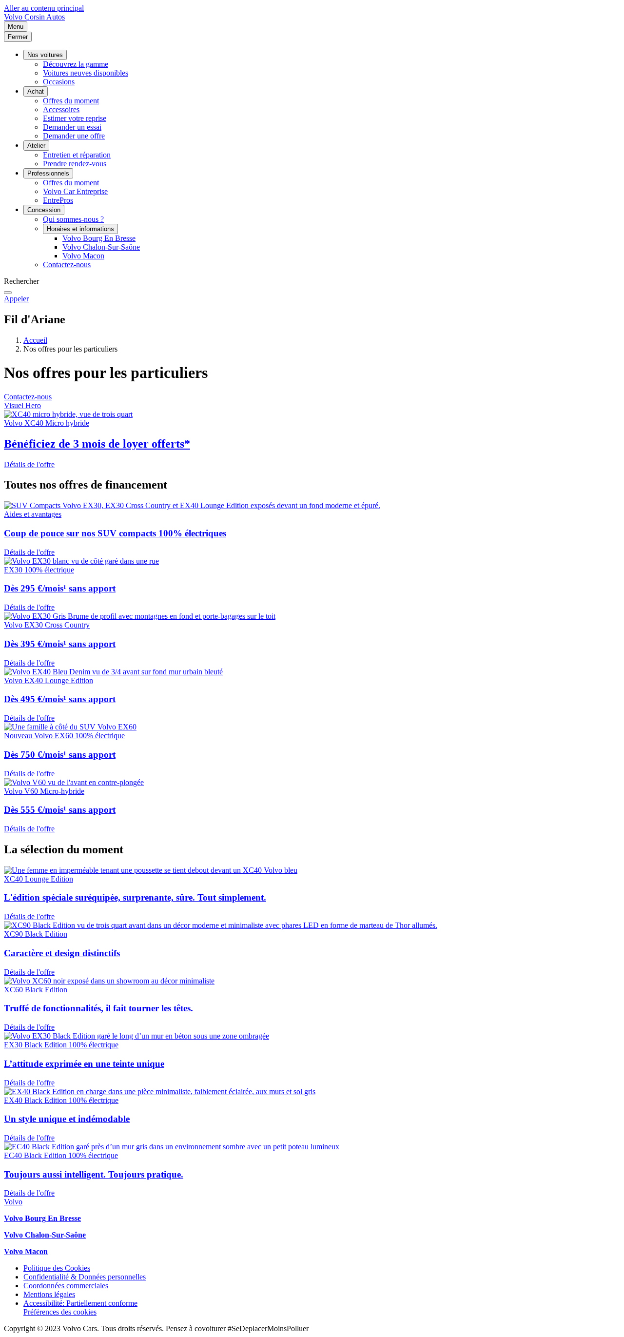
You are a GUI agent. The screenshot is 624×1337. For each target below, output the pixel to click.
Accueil (35, 340)
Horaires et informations (80, 229)
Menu (15, 26)
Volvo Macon (83, 256)
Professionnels (48, 173)
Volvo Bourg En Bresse (99, 238)
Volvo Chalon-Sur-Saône (101, 247)
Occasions (59, 82)
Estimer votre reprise (74, 118)
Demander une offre (74, 136)
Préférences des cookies (60, 1312)
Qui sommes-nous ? (73, 219)
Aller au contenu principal (44, 8)
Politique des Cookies (56, 1268)
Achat (35, 91)
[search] (8, 292)
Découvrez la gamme (75, 64)
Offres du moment (71, 101)
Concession (43, 210)
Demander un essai (72, 127)
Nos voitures (45, 55)
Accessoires (61, 109)
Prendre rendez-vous (74, 163)
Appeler (16, 299)
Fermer (18, 36)
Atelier (36, 145)
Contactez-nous (67, 264)
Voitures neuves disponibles (85, 73)
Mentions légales (49, 1294)
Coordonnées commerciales (65, 1285)
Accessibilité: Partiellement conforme (80, 1303)
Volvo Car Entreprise (75, 191)
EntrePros (58, 200)
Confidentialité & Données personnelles (84, 1277)
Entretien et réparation (77, 155)
